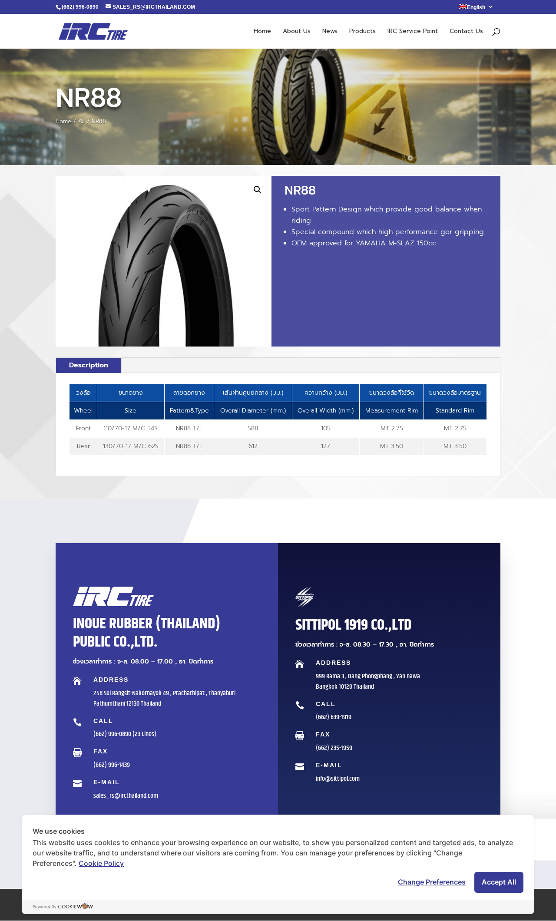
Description (88, 365)
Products (362, 32)
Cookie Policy (101, 863)
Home (262, 32)
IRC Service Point (412, 32)
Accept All (499, 882)
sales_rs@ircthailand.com (125, 795)
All (81, 121)
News (330, 32)
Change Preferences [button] (432, 882)
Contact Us (466, 32)
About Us (297, 32)
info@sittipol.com (338, 778)
